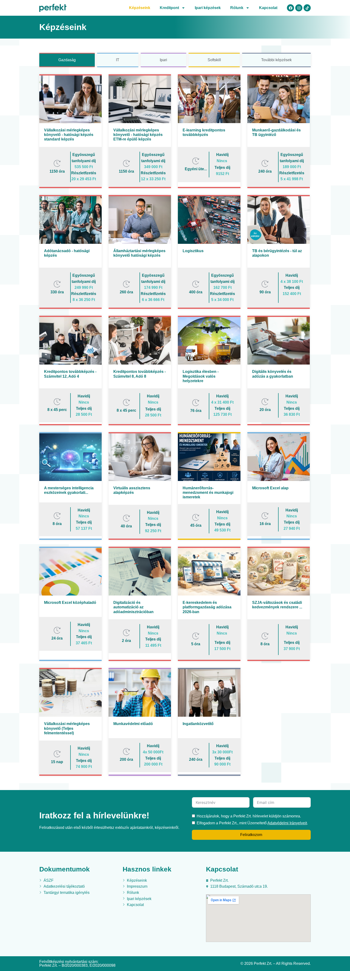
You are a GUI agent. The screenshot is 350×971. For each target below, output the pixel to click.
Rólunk (236, 8)
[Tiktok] (307, 7)
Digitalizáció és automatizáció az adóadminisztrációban (133, 607)
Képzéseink (139, 8)
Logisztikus (193, 251)
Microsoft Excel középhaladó (70, 603)
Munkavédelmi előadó (133, 724)
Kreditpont (169, 8)
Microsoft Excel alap (270, 488)
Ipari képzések (208, 8)
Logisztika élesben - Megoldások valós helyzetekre (201, 376)
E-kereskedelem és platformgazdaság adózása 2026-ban (207, 607)
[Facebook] (290, 7)
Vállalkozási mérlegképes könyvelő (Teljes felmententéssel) (67, 728)
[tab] (67, 60)
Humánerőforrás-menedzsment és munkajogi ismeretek (208, 492)
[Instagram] (298, 7)
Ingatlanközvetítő (198, 724)
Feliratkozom (251, 835)
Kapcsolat (268, 8)
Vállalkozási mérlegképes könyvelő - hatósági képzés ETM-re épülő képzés (138, 134)
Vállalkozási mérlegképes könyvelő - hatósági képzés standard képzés (68, 134)
